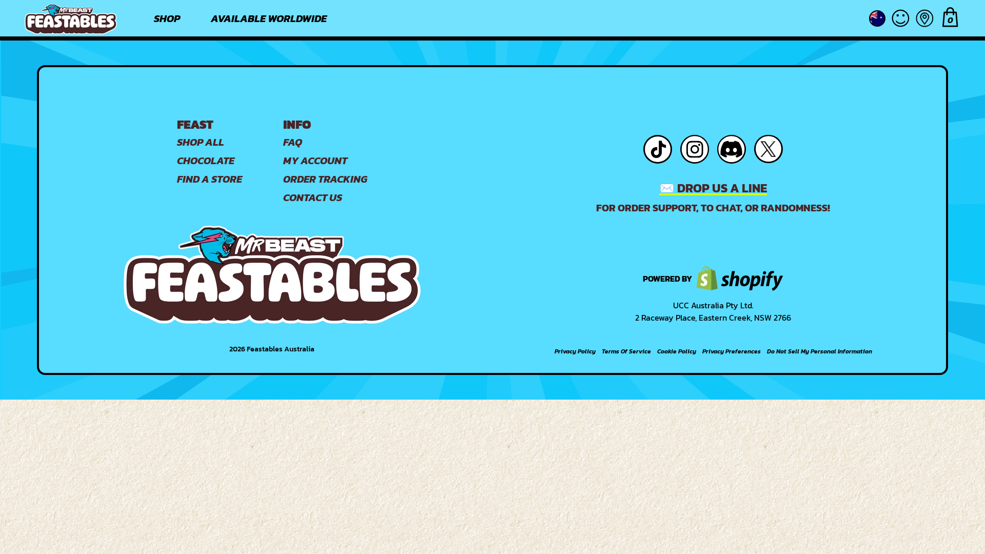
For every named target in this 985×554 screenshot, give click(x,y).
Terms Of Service (626, 351)
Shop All (200, 142)
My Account (315, 160)
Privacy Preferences (731, 351)
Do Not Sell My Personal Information (819, 351)
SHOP (167, 18)
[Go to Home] (71, 18)
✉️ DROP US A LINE (713, 188)
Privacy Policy (575, 351)
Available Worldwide (269, 18)
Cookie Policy (676, 351)
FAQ (292, 142)
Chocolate (205, 160)
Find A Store (209, 179)
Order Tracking (325, 179)
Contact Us (312, 197)
